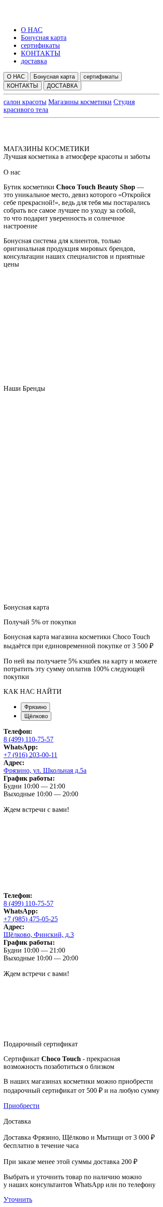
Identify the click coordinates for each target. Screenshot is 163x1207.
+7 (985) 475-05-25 (30, 919)
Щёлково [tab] (36, 716)
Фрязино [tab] (35, 707)
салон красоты (25, 102)
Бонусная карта (44, 37)
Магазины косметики (80, 102)
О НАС (32, 29)
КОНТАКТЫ (40, 53)
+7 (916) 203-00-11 (30, 754)
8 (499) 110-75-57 (28, 739)
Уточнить (17, 1199)
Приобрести (21, 1105)
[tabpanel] (81, 810)
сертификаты (40, 45)
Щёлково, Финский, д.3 (38, 934)
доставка (34, 61)
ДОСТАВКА (62, 85)
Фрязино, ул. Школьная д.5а (44, 770)
